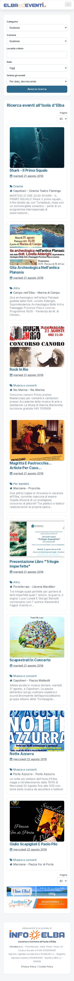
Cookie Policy (45, 966)
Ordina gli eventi (16, 75)
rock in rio (19, 369)
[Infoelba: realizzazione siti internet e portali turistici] (37, 934)
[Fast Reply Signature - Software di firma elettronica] (37, 903)
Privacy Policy (28, 966)
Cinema (18, 186)
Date (9, 61)
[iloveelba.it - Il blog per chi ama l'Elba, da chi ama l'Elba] (37, 891)
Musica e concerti (24, 385)
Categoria (12, 21)
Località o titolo (15, 48)
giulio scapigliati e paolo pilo (33, 844)
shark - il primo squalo (28, 170)
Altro (16, 288)
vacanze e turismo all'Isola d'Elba (37, 941)
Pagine (63, 112)
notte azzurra (22, 754)
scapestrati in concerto (30, 660)
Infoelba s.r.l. (16, 946)
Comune (11, 35)
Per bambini (21, 484)
